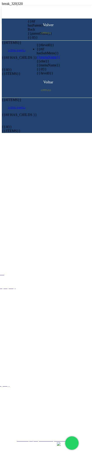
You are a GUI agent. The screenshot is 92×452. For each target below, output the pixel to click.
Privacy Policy (47, 412)
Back (31, 29)
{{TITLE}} (46, 33)
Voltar (47, 82)
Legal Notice (47, 404)
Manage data (47, 428)
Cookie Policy (48, 421)
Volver (48, 25)
